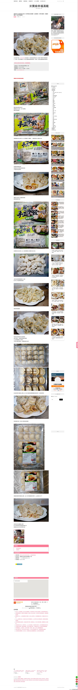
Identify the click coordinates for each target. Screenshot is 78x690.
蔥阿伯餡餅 (23, 681)
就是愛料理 (31, 1)
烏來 (53, 118)
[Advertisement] (31, 25)
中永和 (54, 93)
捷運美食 (20, 1)
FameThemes (62, 687)
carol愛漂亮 (36, 1)
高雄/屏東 (54, 125)
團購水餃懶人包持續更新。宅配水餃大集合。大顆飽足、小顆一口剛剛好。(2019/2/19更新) (42, 671)
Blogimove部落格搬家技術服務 (74, 689)
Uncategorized (54, 88)
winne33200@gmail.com (54, 35)
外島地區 (54, 103)
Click (77, 345)
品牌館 (18, 678)
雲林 (53, 124)
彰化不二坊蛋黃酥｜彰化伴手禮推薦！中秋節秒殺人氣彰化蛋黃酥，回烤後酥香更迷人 (32, 611)
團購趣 (19, 676)
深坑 (53, 117)
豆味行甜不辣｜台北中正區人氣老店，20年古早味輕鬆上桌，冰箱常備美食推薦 (31, 629)
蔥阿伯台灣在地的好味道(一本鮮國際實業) (28, 555)
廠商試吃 (54, 105)
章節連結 (16, 545)
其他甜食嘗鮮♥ (55, 95)
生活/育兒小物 (42, 1)
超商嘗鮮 (54, 122)
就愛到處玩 (25, 1)
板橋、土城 (54, 110)
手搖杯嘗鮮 (54, 107)
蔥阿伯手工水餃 (32, 680)
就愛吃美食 (16, 1)
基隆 (53, 102)
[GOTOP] (76, 686)
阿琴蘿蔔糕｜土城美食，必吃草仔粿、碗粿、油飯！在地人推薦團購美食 (29, 627)
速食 (53, 123)
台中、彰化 (54, 96)
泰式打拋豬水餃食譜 (35, 678)
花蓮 (53, 120)
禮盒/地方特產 (55, 119)
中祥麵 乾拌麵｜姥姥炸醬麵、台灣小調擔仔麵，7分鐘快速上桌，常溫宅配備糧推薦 (31, 626)
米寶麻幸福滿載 (39, 6)
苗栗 (53, 121)
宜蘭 (53, 104)
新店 (53, 108)
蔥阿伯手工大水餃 (24, 680)
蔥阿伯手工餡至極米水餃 (40, 680)
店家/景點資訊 (18, 548)
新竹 (53, 109)
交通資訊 (17, 549)
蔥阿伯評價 (18, 681)
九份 (53, 94)
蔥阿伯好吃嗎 (18, 680)
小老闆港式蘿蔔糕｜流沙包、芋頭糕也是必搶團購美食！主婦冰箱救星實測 (30, 630)
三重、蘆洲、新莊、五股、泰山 (57, 92)
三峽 (53, 91)
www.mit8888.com (20, 69)
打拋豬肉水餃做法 (27, 678)
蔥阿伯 (40, 678)
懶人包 (54, 106)
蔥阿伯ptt (44, 678)
